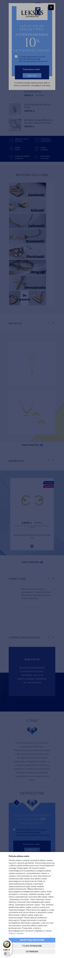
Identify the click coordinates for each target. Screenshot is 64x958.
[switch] (7, 953)
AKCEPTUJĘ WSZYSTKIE (32, 940)
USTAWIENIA (32, 951)
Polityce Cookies (16, 933)
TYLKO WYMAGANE (32, 946)
